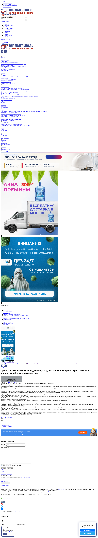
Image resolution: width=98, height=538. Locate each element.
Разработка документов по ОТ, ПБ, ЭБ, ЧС (11, 119)
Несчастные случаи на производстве (10, 92)
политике (10, 531)
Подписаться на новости (9, 4)
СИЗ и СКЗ (3, 97)
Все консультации (5, 87)
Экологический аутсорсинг (7, 120)
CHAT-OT (3, 147)
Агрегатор (7, 31)
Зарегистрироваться (5, 536)
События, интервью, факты (7, 65)
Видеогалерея (4, 143)
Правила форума (5, 130)
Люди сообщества (5, 138)
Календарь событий (8, 25)
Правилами (61, 489)
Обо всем (3, 73)
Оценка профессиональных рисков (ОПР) (11, 114)
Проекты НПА (4, 70)
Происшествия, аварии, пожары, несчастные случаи (13, 66)
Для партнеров (4, 107)
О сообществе (4, 135)
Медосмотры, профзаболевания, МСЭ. (10, 94)
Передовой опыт (5, 67)
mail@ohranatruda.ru (25, 477)
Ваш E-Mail (3, 445)
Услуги (6, 32)
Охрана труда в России (6, 474)
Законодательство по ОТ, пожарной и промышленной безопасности (17, 76)
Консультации (8, 29)
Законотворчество (5, 60)
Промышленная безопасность (8, 98)
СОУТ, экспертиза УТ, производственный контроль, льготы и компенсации (19, 96)
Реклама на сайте (7, 3)
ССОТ (6, 37)
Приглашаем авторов (6, 131)
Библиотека (8, 26)
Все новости (4, 58)
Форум (6, 34)
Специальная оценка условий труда (9, 117)
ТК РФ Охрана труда (6, 82)
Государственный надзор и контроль (9, 62)
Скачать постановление (6, 417)
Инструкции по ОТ (5, 78)
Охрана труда (4, 61)
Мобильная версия (5, 482)
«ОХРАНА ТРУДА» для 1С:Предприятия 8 (11, 124)
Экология (3, 102)
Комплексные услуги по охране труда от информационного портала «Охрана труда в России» (24, 111)
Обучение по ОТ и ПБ (6, 93)
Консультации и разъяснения (8, 69)
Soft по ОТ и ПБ (9, 28)
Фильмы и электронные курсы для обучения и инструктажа (15, 125)
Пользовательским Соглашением (56, 491)
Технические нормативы (7, 80)
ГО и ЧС (3, 101)
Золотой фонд (8, 35)
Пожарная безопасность (6, 100)
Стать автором (7, 7)
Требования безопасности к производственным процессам (15, 91)
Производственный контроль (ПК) (9, 116)
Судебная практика (5, 71)
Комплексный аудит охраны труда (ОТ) (10, 112)
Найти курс (82, 432)
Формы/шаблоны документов (8, 83)
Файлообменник (5, 142)
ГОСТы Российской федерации (8, 79)
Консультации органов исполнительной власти (12, 88)
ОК (5, 533)
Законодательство (12, 382)
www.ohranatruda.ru (17, 511)
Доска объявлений (5, 144)
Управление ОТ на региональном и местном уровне (13, 64)
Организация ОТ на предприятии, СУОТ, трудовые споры (15, 89)
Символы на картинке (6, 464)
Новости (7, 24)
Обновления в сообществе (7, 136)
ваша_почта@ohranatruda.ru (10, 5)
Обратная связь (7, 1)
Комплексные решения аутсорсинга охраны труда (13, 115)
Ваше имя (3, 444)
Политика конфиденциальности (8, 486)
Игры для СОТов (5, 151)
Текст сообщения (5, 447)
